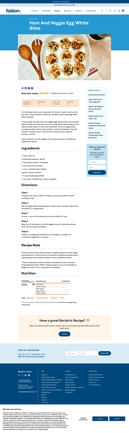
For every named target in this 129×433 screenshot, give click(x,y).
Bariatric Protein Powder (96, 377)
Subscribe (96, 172)
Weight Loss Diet (70, 385)
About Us (44, 375)
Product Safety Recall (71, 377)
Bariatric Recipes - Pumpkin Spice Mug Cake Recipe (97, 125)
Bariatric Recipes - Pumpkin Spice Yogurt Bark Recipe (96, 135)
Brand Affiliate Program (49, 387)
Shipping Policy (46, 392)
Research (44, 400)
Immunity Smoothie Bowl (97, 95)
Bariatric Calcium (94, 380)
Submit (64, 334)
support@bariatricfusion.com (27, 391)
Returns (44, 395)
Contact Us (45, 402)
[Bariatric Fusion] (13, 10)
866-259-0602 (25, 380)
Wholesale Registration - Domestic (52, 380)
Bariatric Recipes (70, 390)
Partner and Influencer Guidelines (52, 390)
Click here (74, 1)
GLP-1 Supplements (95, 385)
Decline (117, 419)
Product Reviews (70, 375)
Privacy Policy (43, 429)
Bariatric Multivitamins (95, 375)
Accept (100, 419)
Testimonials (69, 380)
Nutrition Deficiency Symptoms (74, 387)
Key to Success (69, 382)
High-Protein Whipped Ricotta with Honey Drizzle (96, 109)
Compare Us (69, 392)
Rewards (44, 397)
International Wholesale (49, 385)
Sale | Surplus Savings (48, 377)
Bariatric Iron (93, 382)
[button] (35, 11)
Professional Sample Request (51, 382)
